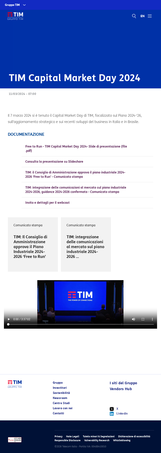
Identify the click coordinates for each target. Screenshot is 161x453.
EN (143, 16)
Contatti (58, 413)
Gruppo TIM (12, 5)
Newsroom (60, 398)
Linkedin (122, 413)
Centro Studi (61, 403)
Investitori (60, 388)
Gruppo (58, 382)
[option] (33, 244)
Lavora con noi (63, 408)
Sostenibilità (61, 393)
